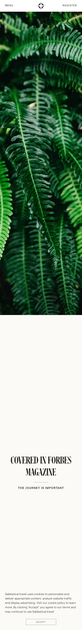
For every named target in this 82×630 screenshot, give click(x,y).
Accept (41, 622)
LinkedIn (71, 15)
